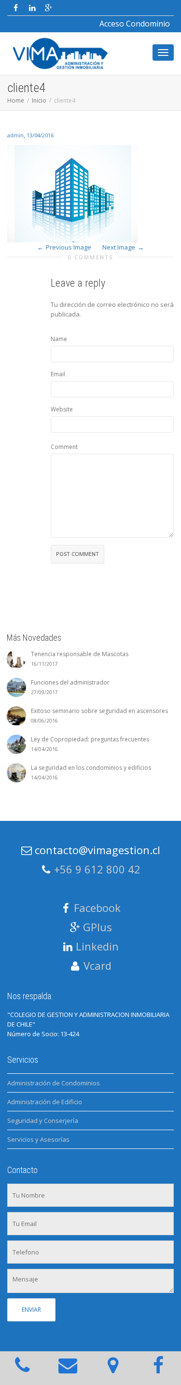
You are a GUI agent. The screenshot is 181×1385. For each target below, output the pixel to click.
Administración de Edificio (44, 1101)
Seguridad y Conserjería (42, 1120)
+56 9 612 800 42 (97, 869)
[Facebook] (16, 8)
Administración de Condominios (53, 1083)
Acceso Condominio (134, 23)
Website (62, 409)
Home (15, 100)
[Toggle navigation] (163, 52)
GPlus (97, 927)
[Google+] (48, 8)
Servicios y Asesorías (38, 1139)
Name (59, 339)
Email (58, 374)
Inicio (39, 100)
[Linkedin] (32, 8)
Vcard (97, 965)
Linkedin (97, 946)
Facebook (97, 907)
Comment (64, 447)
